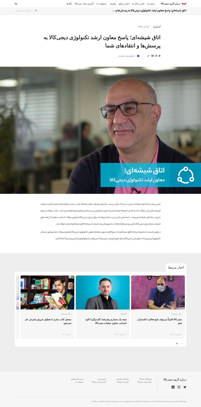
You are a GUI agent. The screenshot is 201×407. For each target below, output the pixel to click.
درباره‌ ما (151, 4)
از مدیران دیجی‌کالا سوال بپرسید (122, 204)
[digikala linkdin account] (173, 387)
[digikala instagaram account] (179, 387)
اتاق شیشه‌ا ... (19, 11)
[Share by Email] (152, 56)
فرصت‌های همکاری (76, 379)
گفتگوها (157, 27)
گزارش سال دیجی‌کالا (84, 4)
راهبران (113, 4)
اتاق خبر (28, 11)
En (16, 4)
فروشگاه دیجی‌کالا (145, 379)
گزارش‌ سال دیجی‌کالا (99, 382)
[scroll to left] (177, 343)
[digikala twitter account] (184, 387)
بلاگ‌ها (69, 4)
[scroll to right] (182, 343)
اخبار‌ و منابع (124, 4)
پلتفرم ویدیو (102, 379)
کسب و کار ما (138, 4)
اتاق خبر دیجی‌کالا (123, 382)
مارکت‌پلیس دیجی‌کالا (144, 382)
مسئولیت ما (102, 4)
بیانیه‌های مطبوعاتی (122, 379)
